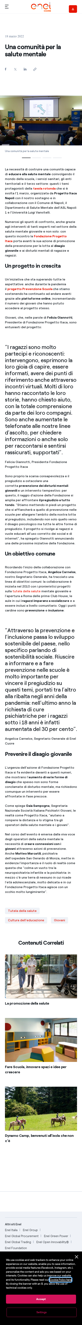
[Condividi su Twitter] (15, 69)
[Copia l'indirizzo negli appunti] (34, 69)
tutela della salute (27, 591)
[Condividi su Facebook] (5, 69)
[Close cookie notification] (76, 1256)
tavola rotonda (44, 188)
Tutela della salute (22, 911)
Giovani (59, 920)
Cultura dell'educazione (26, 920)
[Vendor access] (73, 9)
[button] (6, 6)
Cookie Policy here (60, 1279)
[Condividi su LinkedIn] (25, 69)
